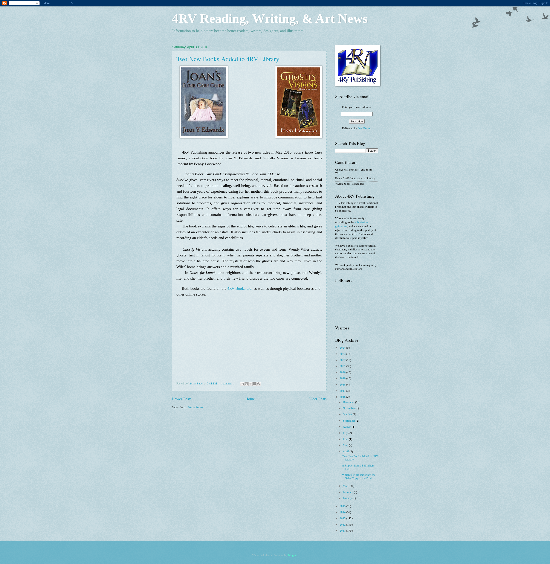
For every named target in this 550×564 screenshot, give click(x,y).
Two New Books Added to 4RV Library (227, 58)
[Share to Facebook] (254, 384)
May (346, 445)
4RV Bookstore (239, 288)
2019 (343, 378)
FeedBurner (364, 128)
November (349, 408)
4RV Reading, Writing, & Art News (270, 18)
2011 (343, 530)
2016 (343, 396)
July (345, 432)
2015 (343, 506)
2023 (343, 353)
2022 (343, 360)
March (347, 486)
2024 (343, 347)
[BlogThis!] (246, 384)
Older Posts (318, 399)
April (346, 451)
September (349, 420)
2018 (343, 384)
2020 (343, 372)
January (348, 498)
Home (250, 399)
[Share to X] (250, 384)
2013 (343, 518)
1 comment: (227, 383)
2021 (343, 366)
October (348, 414)
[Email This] (242, 384)
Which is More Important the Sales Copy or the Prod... (359, 476)
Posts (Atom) (195, 407)
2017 (343, 390)
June (346, 439)
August (347, 426)
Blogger (292, 555)
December (349, 402)
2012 (343, 524)
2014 (343, 512)
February (348, 492)
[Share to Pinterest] (259, 384)
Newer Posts (181, 399)
